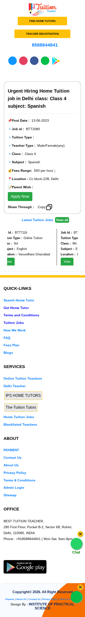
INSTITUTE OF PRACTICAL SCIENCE (51, 606)
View (65, 261)
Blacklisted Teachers (20, 424)
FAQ (7, 338)
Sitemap (10, 495)
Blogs (8, 353)
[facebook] (22, 557)
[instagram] (30, 557)
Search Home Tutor (19, 300)
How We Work (15, 330)
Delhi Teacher (15, 386)
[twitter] (14, 557)
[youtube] (38, 557)
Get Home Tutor (16, 308)
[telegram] (6, 557)
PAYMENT (11, 450)
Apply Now (20, 196)
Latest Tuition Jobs (38, 220)
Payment (9, 599)
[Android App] (25, 566)
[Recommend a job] (59, 206)
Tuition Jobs (14, 323)
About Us (11, 465)
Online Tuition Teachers (23, 378)
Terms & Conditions (19, 480)
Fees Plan (11, 345)
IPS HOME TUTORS (23, 396)
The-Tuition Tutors (21, 407)
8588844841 (44, 45)
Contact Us (12, 457)
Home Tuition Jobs (19, 417)
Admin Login (14, 487)
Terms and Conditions (21, 315)
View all (62, 220)
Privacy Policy (15, 473)
